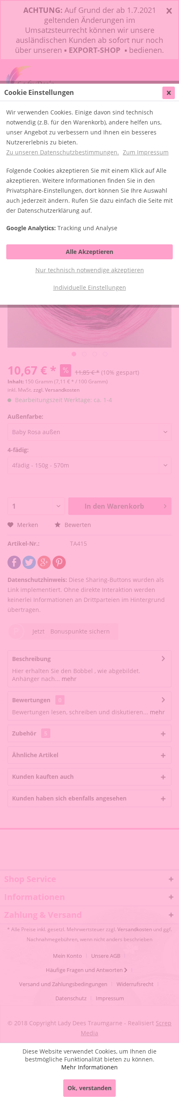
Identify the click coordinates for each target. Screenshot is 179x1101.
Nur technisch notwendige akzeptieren (89, 270)
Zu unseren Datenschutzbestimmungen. (62, 152)
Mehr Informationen (89, 1067)
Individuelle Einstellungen (89, 287)
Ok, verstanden (89, 1088)
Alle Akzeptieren (89, 252)
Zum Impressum (146, 152)
